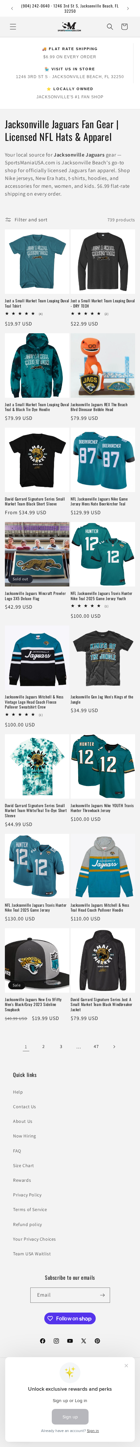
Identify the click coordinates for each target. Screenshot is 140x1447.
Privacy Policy (27, 1195)
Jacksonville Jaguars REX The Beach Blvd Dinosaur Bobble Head (99, 407)
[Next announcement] (128, 8)
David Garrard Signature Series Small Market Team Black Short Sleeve (35, 501)
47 (96, 1046)
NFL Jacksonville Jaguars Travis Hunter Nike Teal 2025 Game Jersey (36, 908)
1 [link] (26, 1046)
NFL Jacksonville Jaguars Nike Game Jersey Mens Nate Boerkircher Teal (99, 501)
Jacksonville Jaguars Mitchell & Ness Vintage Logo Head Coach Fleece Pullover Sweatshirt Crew (34, 702)
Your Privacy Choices (34, 1239)
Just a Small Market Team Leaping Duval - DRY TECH (103, 303)
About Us (23, 1121)
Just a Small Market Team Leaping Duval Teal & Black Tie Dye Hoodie (37, 407)
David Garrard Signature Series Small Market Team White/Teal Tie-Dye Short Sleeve (36, 810)
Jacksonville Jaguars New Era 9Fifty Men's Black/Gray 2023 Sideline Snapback (33, 1004)
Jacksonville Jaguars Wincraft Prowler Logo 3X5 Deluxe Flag (35, 596)
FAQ (17, 1151)
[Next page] (114, 1047)
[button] (13, 27)
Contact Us (24, 1106)
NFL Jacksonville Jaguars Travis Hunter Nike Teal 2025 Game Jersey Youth (102, 596)
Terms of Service (30, 1209)
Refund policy (27, 1224)
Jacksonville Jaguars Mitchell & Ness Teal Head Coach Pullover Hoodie (100, 908)
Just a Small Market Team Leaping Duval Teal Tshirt (37, 303)
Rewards (22, 1180)
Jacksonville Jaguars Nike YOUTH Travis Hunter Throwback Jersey (102, 808)
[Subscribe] (102, 1295)
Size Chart (23, 1165)
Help (18, 1092)
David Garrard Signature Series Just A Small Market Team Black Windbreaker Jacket (102, 1004)
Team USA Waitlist (32, 1254)
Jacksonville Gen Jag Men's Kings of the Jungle (102, 699)
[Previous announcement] (12, 8)
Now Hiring (24, 1136)
